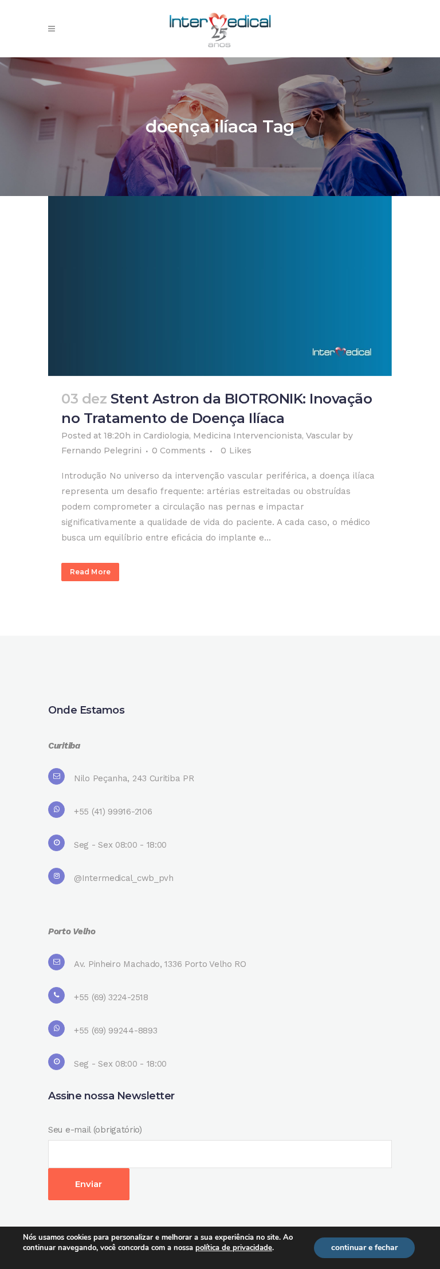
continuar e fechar (364, 1247)
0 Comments (179, 450)
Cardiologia (166, 435)
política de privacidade (233, 1248)
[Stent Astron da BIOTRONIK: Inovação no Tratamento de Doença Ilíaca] (220, 286)
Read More (90, 571)
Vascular (323, 435)
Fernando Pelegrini (101, 450)
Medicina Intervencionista (247, 435)
